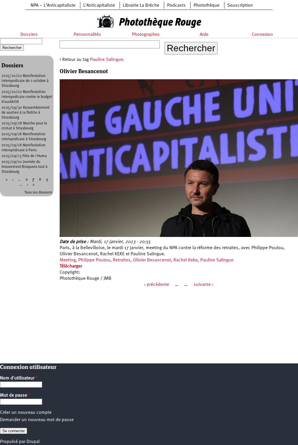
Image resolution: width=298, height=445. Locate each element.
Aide (204, 34)
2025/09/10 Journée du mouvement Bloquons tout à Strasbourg (24, 167)
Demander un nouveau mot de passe (37, 420)
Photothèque (206, 5)
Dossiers (29, 34)
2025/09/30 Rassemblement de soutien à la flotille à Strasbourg (25, 112)
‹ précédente (156, 284)
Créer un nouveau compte (26, 412)
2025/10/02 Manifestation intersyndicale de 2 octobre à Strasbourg (25, 81)
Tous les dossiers (38, 192)
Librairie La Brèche (141, 5)
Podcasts (176, 5)
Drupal (33, 441)
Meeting (68, 260)
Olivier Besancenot (152, 260)
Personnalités (87, 34)
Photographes (146, 34)
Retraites (121, 260)
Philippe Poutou (94, 260)
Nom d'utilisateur (19, 378)
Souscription (240, 5)
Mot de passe (15, 395)
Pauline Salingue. (107, 59)
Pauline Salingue (216, 260)
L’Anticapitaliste (99, 5)
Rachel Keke (185, 260)
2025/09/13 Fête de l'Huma (24, 156)
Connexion (262, 34)
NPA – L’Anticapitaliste (53, 5)
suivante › (203, 284)
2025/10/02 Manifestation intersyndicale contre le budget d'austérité (26, 97)
